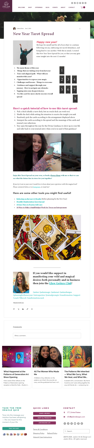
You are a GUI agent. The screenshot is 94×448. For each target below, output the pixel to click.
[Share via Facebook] (14, 309)
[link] (83, 7)
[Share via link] (27, 309)
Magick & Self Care (18, 302)
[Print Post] (32, 309)
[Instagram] (65, 423)
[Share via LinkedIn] (23, 309)
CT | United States (74, 412)
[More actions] (80, 28)
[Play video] (47, 152)
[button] (39, 7)
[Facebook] (78, 423)
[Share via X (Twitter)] (18, 309)
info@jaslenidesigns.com (76, 417)
